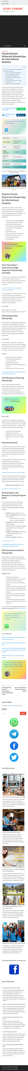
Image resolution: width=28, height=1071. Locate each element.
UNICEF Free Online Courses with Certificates (14, 797)
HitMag (16, 1069)
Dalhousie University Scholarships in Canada (13, 472)
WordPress (9, 1069)
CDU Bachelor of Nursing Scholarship (13, 77)
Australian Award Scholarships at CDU (11, 488)
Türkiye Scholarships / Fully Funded (11, 987)
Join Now (21, 109)
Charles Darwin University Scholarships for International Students (13, 70)
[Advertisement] (14, 29)
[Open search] (24, 46)
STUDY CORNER (13, 8)
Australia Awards (9, 79)
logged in (10, 705)
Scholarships (5, 51)
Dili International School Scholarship (13, 83)
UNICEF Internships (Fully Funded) (11, 832)
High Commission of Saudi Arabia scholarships (14, 1004)
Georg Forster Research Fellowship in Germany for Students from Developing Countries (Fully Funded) (14, 650)
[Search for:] (14, 713)
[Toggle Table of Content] (23, 67)
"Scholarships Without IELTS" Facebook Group (14, 960)
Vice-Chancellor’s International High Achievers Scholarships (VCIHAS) (13, 73)
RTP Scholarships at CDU (8, 540)
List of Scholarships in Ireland (10, 1031)
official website (22, 608)
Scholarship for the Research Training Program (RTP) (13, 81)
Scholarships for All (10, 246)
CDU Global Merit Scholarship (12, 75)
